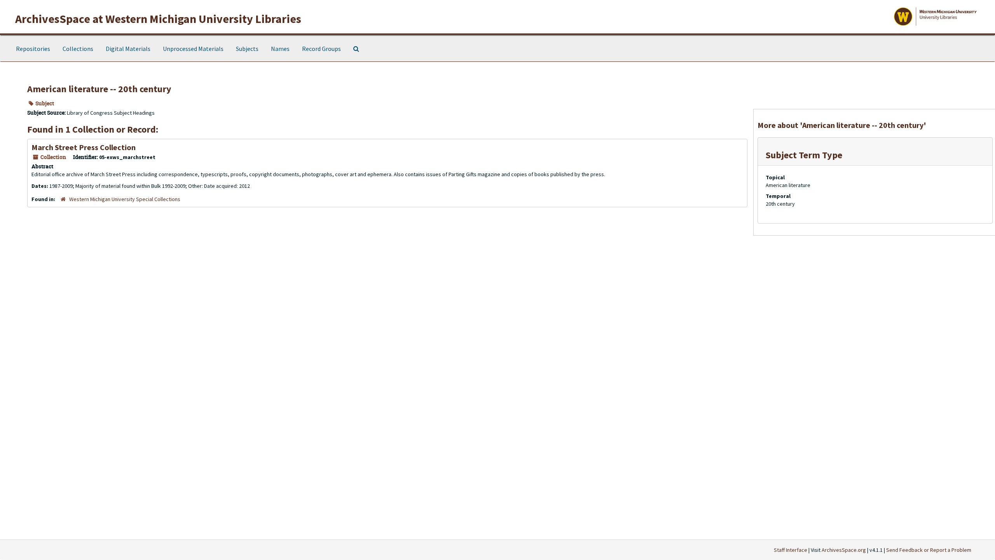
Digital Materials (128, 48)
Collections (78, 48)
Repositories (33, 48)
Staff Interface (790, 549)
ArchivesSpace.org (844, 549)
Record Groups (321, 48)
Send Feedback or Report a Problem (928, 549)
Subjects (247, 48)
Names (280, 48)
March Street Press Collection (83, 147)
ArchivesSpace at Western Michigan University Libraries (158, 18)
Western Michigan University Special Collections (124, 199)
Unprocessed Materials (193, 48)
